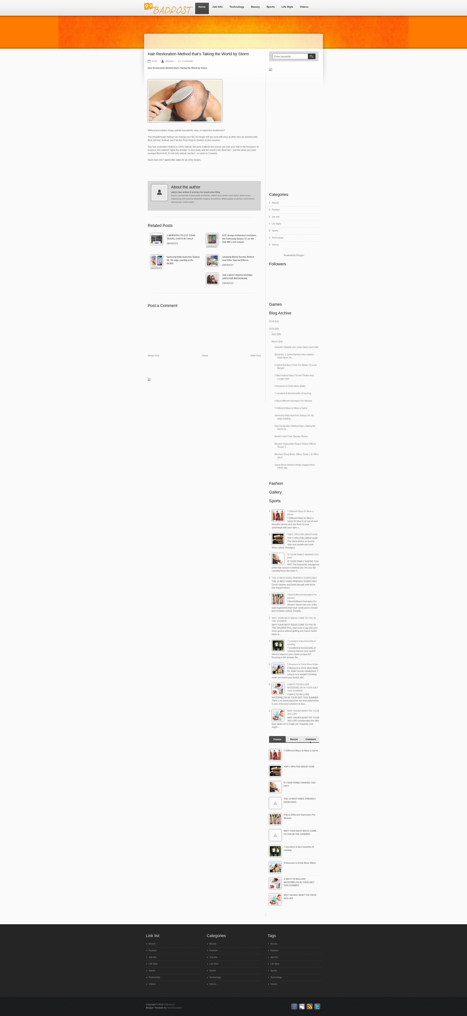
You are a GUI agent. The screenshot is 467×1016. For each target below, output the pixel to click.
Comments (311, 741)
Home (202, 6)
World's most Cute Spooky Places (291, 436)
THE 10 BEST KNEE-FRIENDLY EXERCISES (294, 578)
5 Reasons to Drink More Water (290, 386)
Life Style (287, 6)
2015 (272, 329)
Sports (271, 6)
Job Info (217, 6)
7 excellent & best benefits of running (293, 393)
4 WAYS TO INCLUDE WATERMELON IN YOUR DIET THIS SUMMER (302, 687)
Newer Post (153, 355)
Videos (304, 6)
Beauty (255, 6)
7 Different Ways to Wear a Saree (291, 408)
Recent (294, 739)
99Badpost (169, 1004)
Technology (236, 6)
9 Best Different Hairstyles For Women (293, 401)
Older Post (255, 355)
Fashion (276, 209)
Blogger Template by (164, 1008)
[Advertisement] (214, 369)
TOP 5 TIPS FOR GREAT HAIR (302, 534)
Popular (277, 739)
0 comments (187, 61)
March (275, 341)
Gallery (275, 492)
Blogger (300, 255)
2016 (272, 321)
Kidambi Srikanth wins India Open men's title (297, 347)
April (274, 334)
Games (275, 304)
